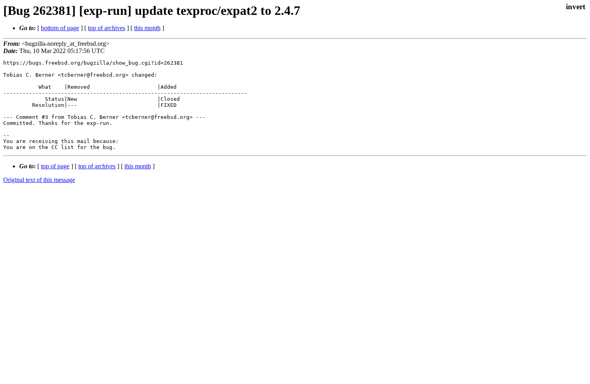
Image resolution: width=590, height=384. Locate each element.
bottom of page (60, 28)
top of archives (106, 28)
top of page (55, 166)
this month (147, 28)
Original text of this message (39, 179)
